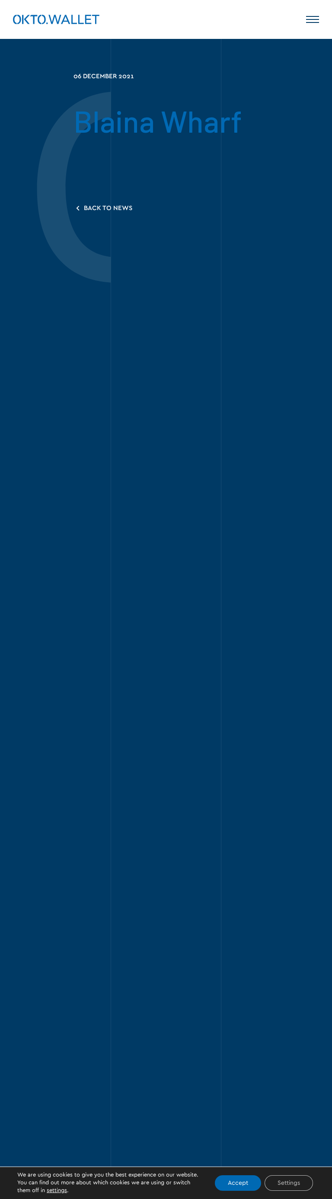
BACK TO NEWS (107, 208)
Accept (238, 1183)
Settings (289, 1183)
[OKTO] (56, 19)
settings (57, 1190)
